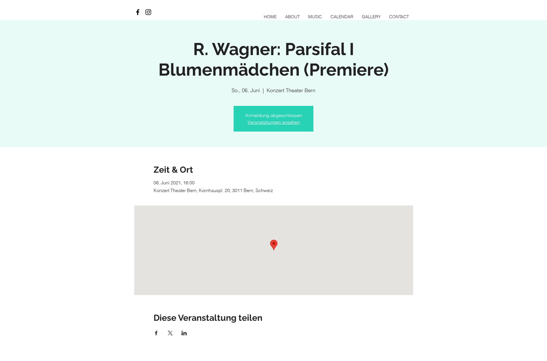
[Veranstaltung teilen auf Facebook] (156, 333)
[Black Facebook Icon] (138, 12)
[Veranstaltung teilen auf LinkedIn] (184, 333)
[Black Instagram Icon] (148, 12)
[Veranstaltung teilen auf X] (170, 333)
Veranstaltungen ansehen (274, 122)
